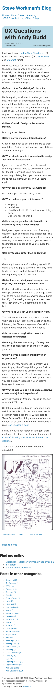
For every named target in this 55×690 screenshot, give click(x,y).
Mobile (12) (10, 622)
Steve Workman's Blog (26, 8)
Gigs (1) (9, 595)
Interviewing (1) (12, 607)
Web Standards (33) (14, 671)
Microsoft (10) (12, 619)
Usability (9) (11, 656)
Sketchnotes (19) (13, 647)
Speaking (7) (11, 650)
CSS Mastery (43, 56)
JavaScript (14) (12, 613)
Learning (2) (11, 616)
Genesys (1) (11, 592)
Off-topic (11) (11, 628)
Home (5, 15)
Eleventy (27, 686)
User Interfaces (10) (14, 665)
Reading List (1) (12, 644)
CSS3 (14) (10, 586)
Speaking (31, 15)
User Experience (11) (14, 662)
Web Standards (36, 534)
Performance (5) (13, 631)
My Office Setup (30, 18)
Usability (22, 534)
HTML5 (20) (11, 604)
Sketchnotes (9, 534)
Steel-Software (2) (14, 653)
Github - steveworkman (18, 567)
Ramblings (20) (12, 640)
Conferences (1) (12, 583)
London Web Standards (30, 53)
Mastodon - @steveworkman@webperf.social (30, 561)
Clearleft (11, 59)
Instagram (11, 564)
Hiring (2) (10, 601)
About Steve (17, 15)
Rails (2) (9, 638)
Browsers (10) (12, 580)
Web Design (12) (13, 668)
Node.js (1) (10, 625)
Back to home (9, 544)
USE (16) (9, 659)
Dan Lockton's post (18, 425)
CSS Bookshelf (11, 18)
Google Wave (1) (13, 598)
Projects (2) (11, 635)
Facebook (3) (11, 589)
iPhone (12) (10, 610)
